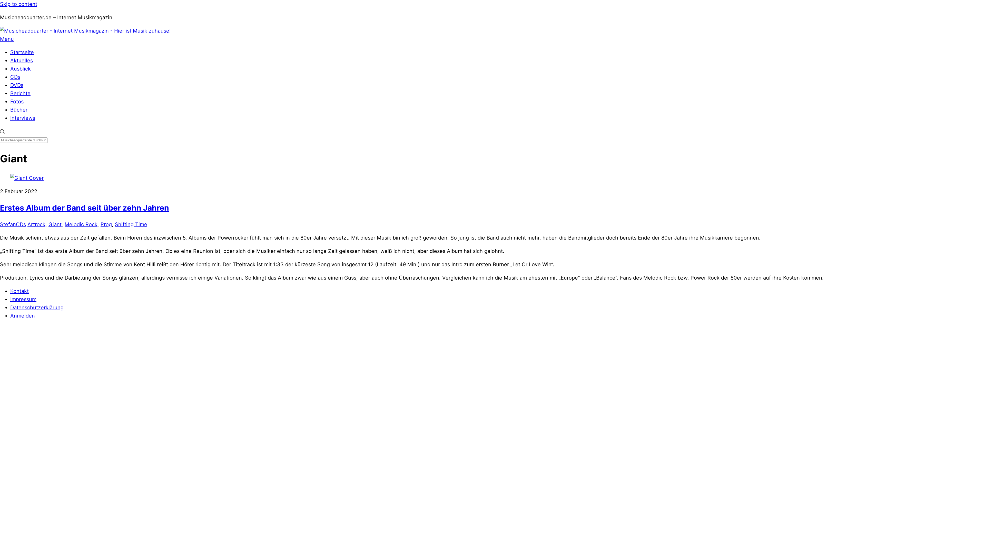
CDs (15, 77)
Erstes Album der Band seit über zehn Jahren (84, 207)
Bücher (18, 110)
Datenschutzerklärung (37, 307)
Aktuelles (21, 60)
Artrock (36, 224)
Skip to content (18, 4)
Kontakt (19, 291)
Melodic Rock (81, 224)
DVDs (16, 85)
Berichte (20, 93)
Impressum (23, 299)
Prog (106, 224)
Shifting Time (131, 224)
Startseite (22, 52)
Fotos (17, 101)
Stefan (8, 224)
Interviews (22, 118)
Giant (55, 224)
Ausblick (20, 69)
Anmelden (22, 316)
